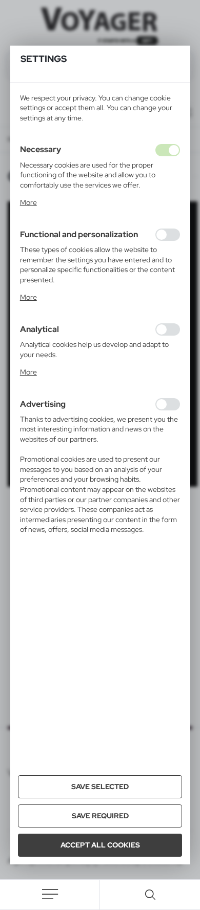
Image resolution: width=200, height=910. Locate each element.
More (28, 202)
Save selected (100, 786)
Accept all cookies (100, 845)
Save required (100, 815)
